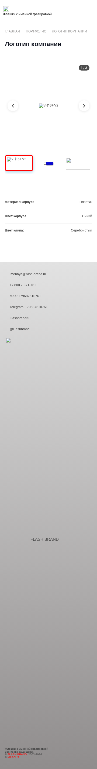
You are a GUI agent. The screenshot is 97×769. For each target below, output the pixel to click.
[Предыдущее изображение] (13, 105)
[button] (68, 11)
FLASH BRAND (44, 539)
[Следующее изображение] (84, 105)
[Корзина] (90, 11)
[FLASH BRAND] (17, 539)
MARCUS (13, 757)
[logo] (27, 9)
